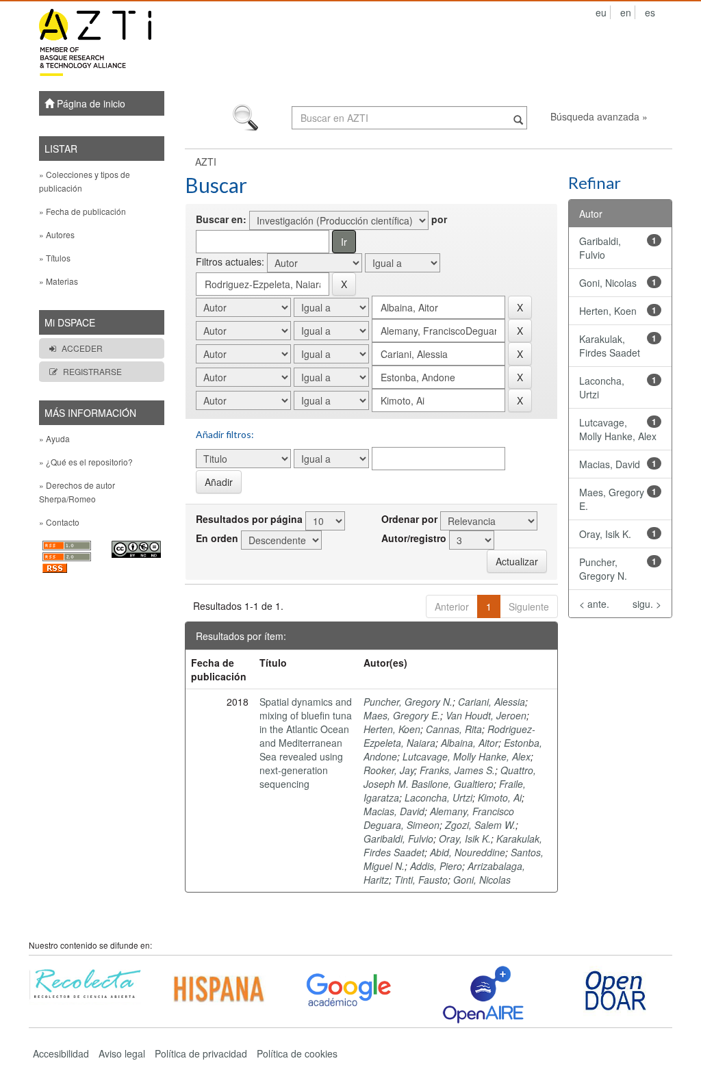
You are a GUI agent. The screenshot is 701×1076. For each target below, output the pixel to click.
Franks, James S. (457, 770)
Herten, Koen (392, 729)
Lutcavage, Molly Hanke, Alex (467, 756)
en (625, 12)
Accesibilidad (61, 1053)
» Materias (58, 281)
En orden (217, 538)
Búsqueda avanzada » (599, 116)
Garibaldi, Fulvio (398, 838)
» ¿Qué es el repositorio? (86, 461)
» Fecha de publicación (82, 211)
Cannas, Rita (454, 729)
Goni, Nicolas (482, 879)
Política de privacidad (201, 1053)
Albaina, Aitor (469, 743)
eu (601, 12)
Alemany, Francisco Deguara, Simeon (439, 818)
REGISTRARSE (92, 371)
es (650, 12)
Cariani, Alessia (491, 701)
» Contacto (59, 522)
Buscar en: (221, 219)
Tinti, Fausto (421, 879)
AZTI (205, 161)
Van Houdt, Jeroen (486, 715)
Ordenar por (409, 519)
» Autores (57, 234)
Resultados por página (249, 519)
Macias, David (394, 811)
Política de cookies (297, 1053)
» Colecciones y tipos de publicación (84, 181)
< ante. (594, 604)
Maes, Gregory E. (402, 715)
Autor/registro (413, 538)
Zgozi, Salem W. (480, 825)
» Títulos (55, 258)
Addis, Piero (436, 866)
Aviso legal (122, 1053)
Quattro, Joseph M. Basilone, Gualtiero (450, 777)
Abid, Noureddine (467, 852)
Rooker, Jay (389, 770)
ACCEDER (82, 348)
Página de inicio (89, 103)
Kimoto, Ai (500, 797)
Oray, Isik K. (465, 838)
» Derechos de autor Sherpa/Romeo (77, 491)
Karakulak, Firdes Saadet (609, 345)
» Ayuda (54, 438)
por (439, 219)
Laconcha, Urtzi (438, 797)
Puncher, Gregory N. (408, 701)
